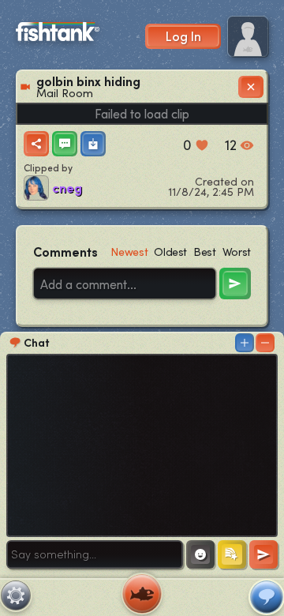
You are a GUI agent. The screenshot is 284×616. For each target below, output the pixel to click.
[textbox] (94, 554)
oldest (170, 251)
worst (236, 251)
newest (129, 251)
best (204, 251)
